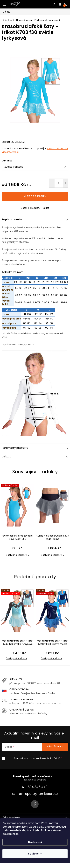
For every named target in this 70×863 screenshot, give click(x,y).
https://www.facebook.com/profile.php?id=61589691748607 (35, 804)
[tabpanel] (17, 521)
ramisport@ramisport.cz (38, 793)
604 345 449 (38, 787)
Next (67, 621)
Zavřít (19, 205)
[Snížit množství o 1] (52, 183)
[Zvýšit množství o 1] (65, 183)
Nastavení (35, 842)
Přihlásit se (55, 746)
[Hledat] (54, 4)
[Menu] (4, 4)
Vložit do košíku (35, 196)
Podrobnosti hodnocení (47, 20)
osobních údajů (51, 758)
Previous (3, 621)
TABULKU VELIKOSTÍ (57, 148)
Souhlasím (35, 853)
